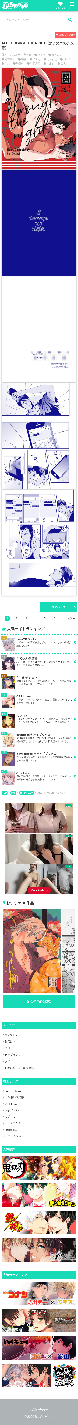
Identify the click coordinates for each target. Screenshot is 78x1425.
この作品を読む (40, 1001)
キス (7, 63)
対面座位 (35, 63)
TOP (4, 793)
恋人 (63, 63)
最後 (70, 618)
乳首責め (10, 59)
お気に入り (60, 8)
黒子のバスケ (12, 54)
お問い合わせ (39, 1409)
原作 (13, 793)
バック (67, 59)
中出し (51, 63)
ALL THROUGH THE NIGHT (52, 793)
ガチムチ (56, 54)
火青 (28, 54)
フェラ (41, 54)
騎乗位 (20, 63)
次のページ (58, 607)
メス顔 (37, 59)
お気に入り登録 (67, 34)
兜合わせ (52, 59)
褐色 (24, 59)
